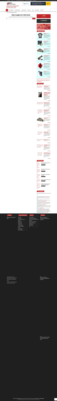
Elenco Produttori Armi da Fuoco (29, 0)
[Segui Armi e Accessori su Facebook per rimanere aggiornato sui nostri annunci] (45, 246)
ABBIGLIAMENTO (20, 228)
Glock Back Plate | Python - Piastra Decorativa (47, 132)
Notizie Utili (29, 10)
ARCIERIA (19, 220)
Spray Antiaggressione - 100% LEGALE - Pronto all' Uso (47, 64)
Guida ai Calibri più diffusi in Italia (45, 179)
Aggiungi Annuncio (17, 10)
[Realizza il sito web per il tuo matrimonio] (44, 26)
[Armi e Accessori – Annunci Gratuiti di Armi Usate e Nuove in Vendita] (7, 10)
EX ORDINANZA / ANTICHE (21, 219)
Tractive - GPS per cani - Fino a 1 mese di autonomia (47, 42)
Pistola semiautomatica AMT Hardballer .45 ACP (47, 103)
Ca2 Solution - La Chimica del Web (39, 398)
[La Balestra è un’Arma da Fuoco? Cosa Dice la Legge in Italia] (39, 186)
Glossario (12, 0)
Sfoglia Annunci (11, 10)
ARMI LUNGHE (20, 218)
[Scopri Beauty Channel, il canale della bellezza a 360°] (43, 78)
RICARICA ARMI (20, 224)
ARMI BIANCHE (20, 221)
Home (7, 12)
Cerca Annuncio (23, 10)
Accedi (33, 10)
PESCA (19, 227)
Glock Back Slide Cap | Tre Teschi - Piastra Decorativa (47, 153)
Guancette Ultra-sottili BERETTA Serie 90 (47, 124)
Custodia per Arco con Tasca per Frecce (47, 49)
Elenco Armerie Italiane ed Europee (20, 0)
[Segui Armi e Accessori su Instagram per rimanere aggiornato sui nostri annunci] (45, 306)
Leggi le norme (44, 204)
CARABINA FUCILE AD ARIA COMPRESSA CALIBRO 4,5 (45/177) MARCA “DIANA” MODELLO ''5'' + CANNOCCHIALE (47, 94)
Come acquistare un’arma (32, 218)
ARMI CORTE (19, 217)
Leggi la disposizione (43, 201)
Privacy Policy (31, 225)
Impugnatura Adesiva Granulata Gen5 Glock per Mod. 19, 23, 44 (47, 110)
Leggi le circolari (46, 212)
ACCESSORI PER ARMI (21, 226)
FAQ (14, 0)
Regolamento (8, 0)
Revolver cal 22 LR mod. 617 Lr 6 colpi (47, 139)
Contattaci (34, 0)
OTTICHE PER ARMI (20, 225)
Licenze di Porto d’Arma (32, 221)
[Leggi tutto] (48, 46)
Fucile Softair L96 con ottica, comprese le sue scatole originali (47, 145)
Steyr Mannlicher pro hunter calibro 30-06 (47, 86)
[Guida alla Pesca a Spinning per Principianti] (39, 176)
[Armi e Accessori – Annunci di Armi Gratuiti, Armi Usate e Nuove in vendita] (12, 246)
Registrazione (37, 10)
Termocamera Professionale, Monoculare (47, 55)
